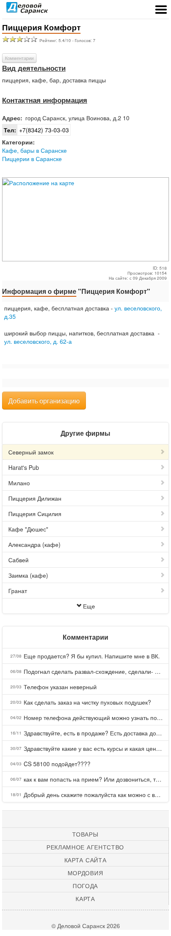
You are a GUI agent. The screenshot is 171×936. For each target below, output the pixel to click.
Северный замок (31, 452)
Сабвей (18, 560)
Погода (85, 885)
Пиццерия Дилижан (34, 498)
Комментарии (19, 58)
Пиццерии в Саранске (32, 158)
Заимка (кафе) (28, 575)
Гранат (17, 590)
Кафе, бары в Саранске (34, 150)
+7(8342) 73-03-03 (36, 130)
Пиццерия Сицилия (34, 513)
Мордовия (85, 873)
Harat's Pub (23, 467)
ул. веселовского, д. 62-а (38, 341)
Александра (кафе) (34, 544)
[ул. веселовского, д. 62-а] (5, 349)
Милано (19, 483)
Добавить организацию (44, 400)
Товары (85, 834)
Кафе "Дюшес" (28, 529)
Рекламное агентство (85, 847)
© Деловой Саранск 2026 (85, 925)
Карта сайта (85, 860)
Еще (89, 606)
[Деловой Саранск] (27, 10)
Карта (85, 898)
